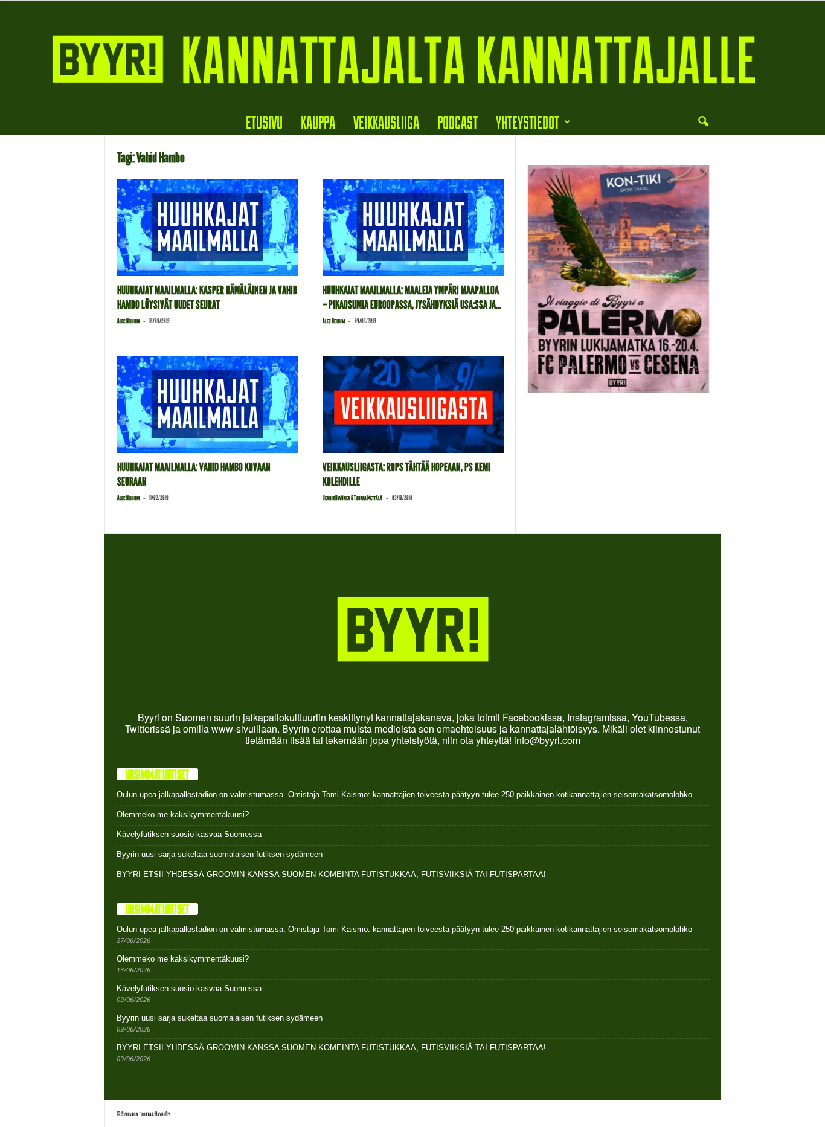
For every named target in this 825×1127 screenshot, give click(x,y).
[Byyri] (412, 55)
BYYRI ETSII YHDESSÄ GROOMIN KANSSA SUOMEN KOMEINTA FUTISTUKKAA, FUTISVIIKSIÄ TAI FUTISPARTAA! (331, 874)
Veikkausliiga (386, 122)
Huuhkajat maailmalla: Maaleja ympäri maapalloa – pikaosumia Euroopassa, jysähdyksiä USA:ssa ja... (412, 297)
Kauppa (318, 122)
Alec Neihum (128, 320)
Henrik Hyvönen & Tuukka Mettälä (352, 497)
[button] (703, 122)
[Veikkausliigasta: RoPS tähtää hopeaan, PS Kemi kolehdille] (413, 404)
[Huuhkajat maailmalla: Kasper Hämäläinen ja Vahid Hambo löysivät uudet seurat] (207, 227)
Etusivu (264, 122)
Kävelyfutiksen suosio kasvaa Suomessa (189, 834)
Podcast (457, 122)
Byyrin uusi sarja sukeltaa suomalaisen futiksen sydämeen (220, 854)
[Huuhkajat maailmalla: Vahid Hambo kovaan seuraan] (207, 404)
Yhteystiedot (527, 122)
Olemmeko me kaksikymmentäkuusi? (183, 814)
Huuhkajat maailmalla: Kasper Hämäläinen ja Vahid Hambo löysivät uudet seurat (207, 297)
